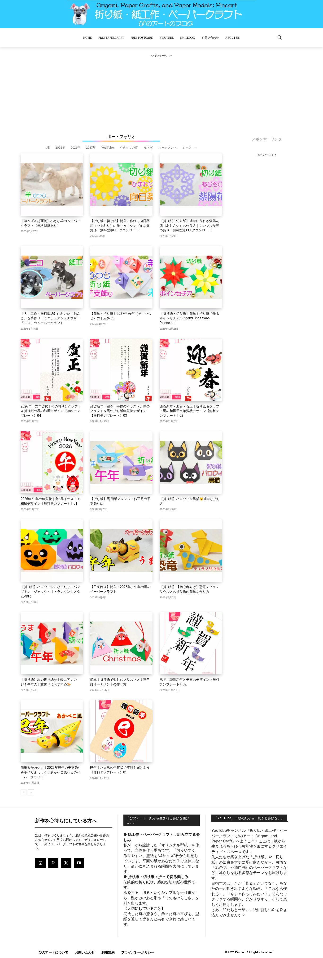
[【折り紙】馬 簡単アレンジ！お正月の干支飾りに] (121, 462)
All (48, 147)
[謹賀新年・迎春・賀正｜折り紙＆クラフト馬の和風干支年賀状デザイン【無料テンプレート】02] (191, 370)
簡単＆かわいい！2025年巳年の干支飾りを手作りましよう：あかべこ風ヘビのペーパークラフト (51, 772)
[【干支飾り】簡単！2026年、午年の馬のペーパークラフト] (121, 550)
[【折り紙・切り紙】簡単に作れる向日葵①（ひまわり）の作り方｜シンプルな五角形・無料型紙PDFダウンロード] (121, 184)
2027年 (91, 147)
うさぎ (148, 147)
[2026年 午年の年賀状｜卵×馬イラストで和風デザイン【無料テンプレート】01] (52, 462)
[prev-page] (23, 792)
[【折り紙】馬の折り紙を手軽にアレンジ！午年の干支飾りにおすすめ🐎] (52, 643)
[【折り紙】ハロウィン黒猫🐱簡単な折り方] (191, 462)
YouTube (107, 147)
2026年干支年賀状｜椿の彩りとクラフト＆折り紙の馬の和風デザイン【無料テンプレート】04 (51, 410)
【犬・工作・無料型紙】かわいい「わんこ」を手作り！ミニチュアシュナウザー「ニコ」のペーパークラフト (50, 318)
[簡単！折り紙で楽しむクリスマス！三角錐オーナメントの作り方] (121, 643)
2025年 (60, 147)
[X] (66, 863)
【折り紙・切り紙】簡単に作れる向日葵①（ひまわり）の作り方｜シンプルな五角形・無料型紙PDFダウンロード (120, 225)
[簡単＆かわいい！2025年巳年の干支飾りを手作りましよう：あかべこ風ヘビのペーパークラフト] (52, 731)
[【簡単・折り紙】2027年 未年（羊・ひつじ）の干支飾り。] (121, 277)
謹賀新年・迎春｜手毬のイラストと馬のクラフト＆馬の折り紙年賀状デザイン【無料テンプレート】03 (120, 410)
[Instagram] (40, 863)
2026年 (75, 147)
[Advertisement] (161, 87)
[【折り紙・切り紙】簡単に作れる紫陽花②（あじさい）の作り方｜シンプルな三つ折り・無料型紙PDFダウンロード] (191, 184)
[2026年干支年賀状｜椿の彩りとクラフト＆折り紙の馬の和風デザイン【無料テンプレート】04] (52, 370)
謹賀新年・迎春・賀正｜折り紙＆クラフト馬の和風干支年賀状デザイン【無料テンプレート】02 (189, 410)
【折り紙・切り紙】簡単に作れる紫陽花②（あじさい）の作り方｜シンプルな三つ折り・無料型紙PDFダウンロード (189, 225)
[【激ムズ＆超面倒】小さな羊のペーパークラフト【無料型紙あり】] (52, 184)
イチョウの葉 (128, 147)
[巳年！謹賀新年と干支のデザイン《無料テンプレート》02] (191, 643)
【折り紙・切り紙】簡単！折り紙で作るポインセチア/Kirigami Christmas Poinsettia (189, 318)
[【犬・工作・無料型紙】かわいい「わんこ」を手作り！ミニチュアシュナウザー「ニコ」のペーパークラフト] (52, 277)
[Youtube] (79, 863)
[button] (280, 38)
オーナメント (167, 147)
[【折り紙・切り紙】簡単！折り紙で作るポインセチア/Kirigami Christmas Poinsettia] (191, 277)
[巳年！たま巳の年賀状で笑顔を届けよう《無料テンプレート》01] (121, 731)
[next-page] (31, 792)
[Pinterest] (53, 863)
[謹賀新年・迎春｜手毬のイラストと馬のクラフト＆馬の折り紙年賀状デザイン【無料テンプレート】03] (121, 370)
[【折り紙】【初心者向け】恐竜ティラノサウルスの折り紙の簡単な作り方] (191, 550)
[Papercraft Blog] (161, 14)
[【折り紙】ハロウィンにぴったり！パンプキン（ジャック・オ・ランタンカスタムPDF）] (52, 550)
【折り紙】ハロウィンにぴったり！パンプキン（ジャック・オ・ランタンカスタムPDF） (50, 591)
